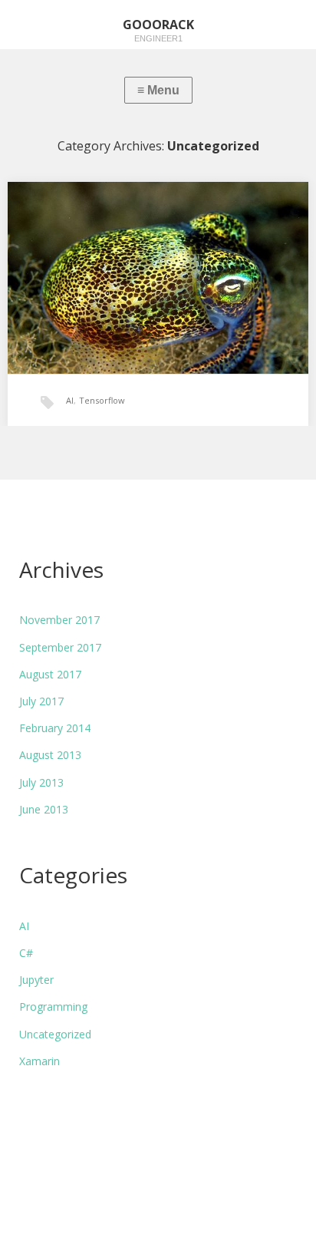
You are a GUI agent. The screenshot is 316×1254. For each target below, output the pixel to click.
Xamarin (39, 1061)
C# (26, 952)
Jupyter (36, 979)
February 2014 (55, 728)
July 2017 (41, 701)
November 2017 (59, 619)
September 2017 (60, 647)
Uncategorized (55, 1034)
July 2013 (41, 782)
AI (70, 400)
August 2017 (50, 674)
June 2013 (43, 809)
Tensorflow (102, 400)
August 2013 (50, 754)
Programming (53, 1006)
